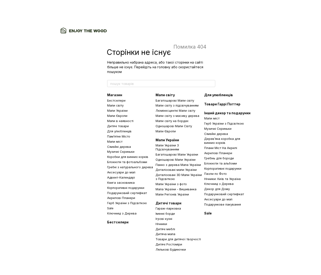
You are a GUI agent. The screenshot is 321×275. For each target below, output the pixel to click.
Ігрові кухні (164, 219)
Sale (110, 208)
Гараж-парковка (168, 208)
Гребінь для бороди (219, 158)
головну (163, 67)
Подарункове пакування (222, 204)
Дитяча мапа (165, 234)
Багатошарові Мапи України (177, 154)
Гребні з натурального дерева (130, 167)
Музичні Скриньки (120, 151)
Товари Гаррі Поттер (222, 104)
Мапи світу (115, 105)
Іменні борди (165, 213)
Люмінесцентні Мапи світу (175, 110)
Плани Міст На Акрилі (220, 148)
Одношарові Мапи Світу (174, 126)
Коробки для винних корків (127, 157)
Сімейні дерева (119, 147)
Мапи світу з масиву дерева (177, 116)
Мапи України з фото (171, 184)
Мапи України (117, 110)
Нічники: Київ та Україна (222, 179)
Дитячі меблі (165, 229)
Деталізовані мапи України (176, 170)
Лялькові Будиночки (171, 249)
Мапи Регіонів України (172, 194)
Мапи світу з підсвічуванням (177, 105)
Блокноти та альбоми (220, 163)
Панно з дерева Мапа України (178, 165)
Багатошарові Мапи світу (175, 100)
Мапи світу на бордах (172, 121)
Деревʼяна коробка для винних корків (222, 141)
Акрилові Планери (121, 198)
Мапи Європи (117, 116)
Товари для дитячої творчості (178, 239)
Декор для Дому (217, 189)
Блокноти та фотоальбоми (127, 162)
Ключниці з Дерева (122, 213)
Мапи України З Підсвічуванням (167, 147)
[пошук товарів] (211, 83)
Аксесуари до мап (121, 172)
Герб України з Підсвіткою (127, 203)
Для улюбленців (119, 131)
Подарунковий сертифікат (127, 193)
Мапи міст (114, 141)
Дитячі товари (118, 126)
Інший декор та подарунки (227, 113)
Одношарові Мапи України (176, 159)
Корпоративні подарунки (125, 188)
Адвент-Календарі (121, 177)
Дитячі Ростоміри (169, 244)
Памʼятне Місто (118, 136)
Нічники (161, 224)
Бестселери (116, 100)
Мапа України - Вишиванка (176, 189)
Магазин (114, 95)
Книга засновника (121, 182)
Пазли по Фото (215, 174)
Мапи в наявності (120, 121)
